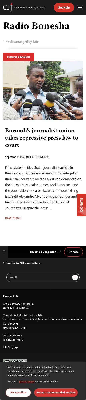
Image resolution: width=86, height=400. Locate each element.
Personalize (18, 392)
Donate (73, 252)
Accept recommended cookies (55, 392)
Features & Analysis (18, 57)
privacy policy (26, 382)
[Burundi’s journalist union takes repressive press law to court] (43, 90)
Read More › (13, 218)
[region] (43, 381)
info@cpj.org (10, 347)
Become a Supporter (43, 252)
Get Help (64, 7)
